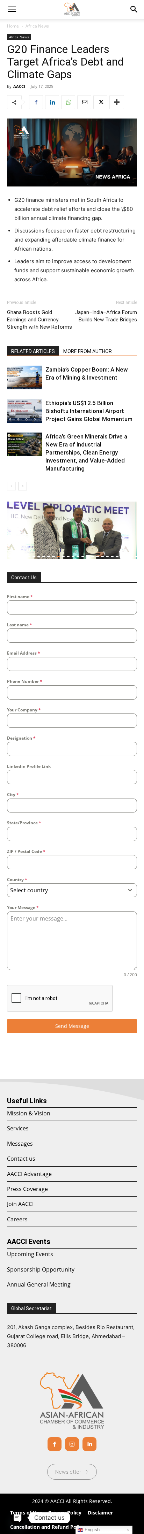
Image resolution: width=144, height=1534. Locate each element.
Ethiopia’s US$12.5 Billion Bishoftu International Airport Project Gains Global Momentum (88, 410)
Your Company (24, 710)
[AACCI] (72, 1400)
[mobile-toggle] (12, 9)
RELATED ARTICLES (33, 351)
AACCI (19, 86)
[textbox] (65, 890)
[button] (134, 9)
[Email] (84, 102)
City (13, 794)
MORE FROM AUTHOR (87, 351)
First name (20, 597)
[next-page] (22, 486)
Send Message (72, 1026)
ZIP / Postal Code (26, 851)
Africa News (37, 26)
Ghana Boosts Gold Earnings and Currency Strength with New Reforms (39, 319)
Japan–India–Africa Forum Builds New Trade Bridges (106, 316)
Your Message (23, 907)
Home (13, 26)
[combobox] (72, 890)
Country (17, 880)
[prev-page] (11, 486)
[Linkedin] (52, 102)
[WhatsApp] (68, 102)
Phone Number (24, 681)
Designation (21, 738)
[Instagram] (72, 1444)
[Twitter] (100, 102)
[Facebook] (36, 102)
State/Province (24, 823)
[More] (116, 102)
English (91, 1529)
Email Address (23, 653)
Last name (19, 625)
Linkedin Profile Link (29, 766)
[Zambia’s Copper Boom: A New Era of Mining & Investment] (24, 378)
